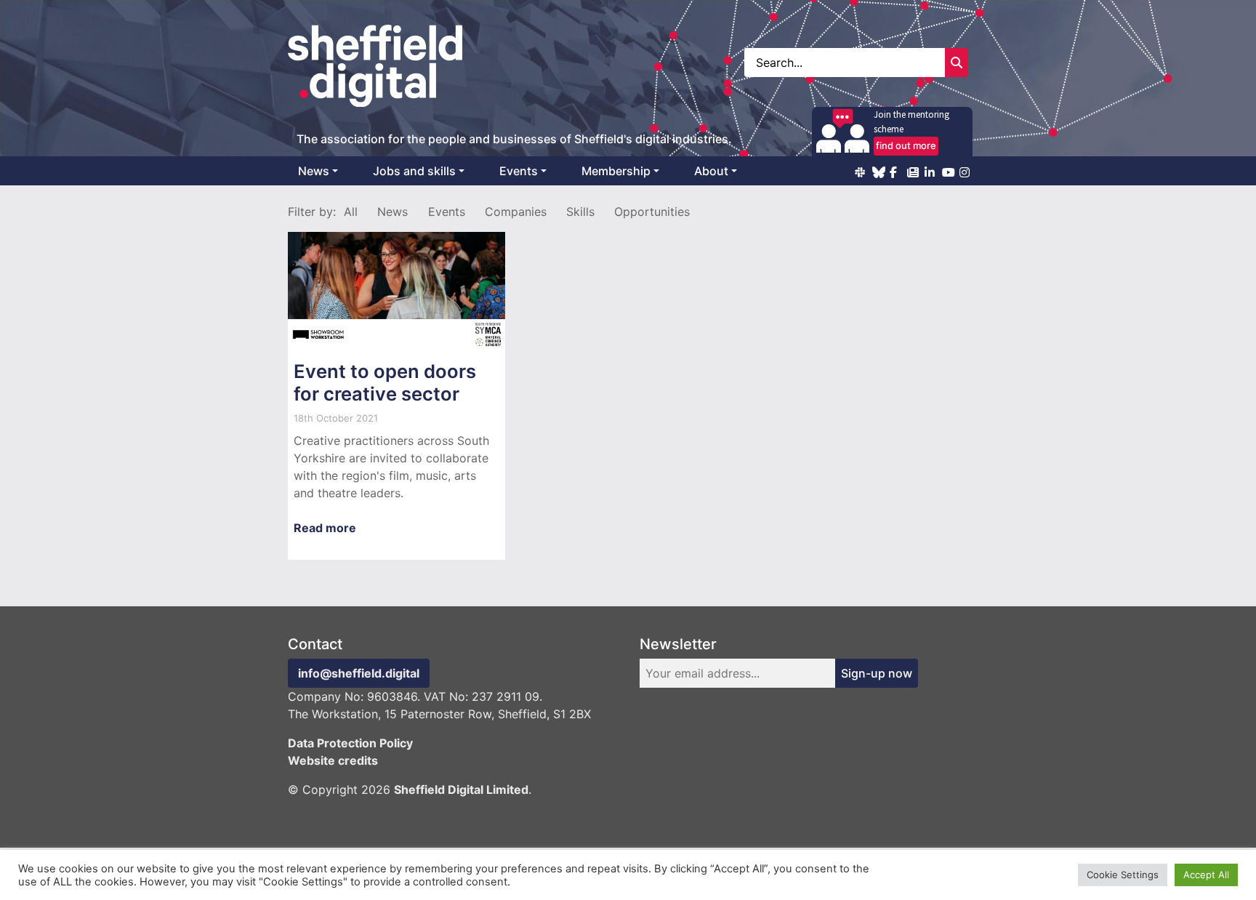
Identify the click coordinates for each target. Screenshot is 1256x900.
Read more (325, 528)
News (313, 171)
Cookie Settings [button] (1123, 874)
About (711, 171)
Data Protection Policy (350, 743)
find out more (906, 145)
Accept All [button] (1206, 874)
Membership (616, 171)
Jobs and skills (414, 171)
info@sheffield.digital (358, 673)
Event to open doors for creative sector (385, 382)
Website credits (333, 760)
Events (518, 171)
